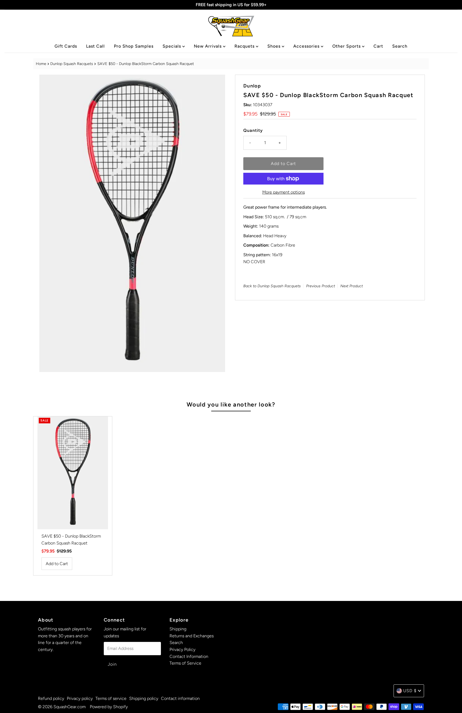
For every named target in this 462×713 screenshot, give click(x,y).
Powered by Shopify (109, 706)
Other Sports (347, 46)
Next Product (351, 286)
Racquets (245, 46)
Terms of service (110, 698)
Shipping (178, 628)
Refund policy (51, 698)
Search (399, 46)
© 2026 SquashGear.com (62, 706)
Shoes (274, 46)
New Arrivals (208, 46)
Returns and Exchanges (192, 635)
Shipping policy (143, 698)
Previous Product (320, 286)
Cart (378, 46)
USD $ (410, 690)
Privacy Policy (182, 649)
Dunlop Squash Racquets (71, 63)
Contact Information (189, 656)
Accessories (307, 46)
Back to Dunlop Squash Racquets (272, 286)
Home (41, 63)
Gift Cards (66, 46)
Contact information (180, 698)
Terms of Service (185, 663)
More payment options (283, 192)
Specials (172, 46)
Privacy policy (80, 698)
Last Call (95, 46)
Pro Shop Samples (133, 46)
